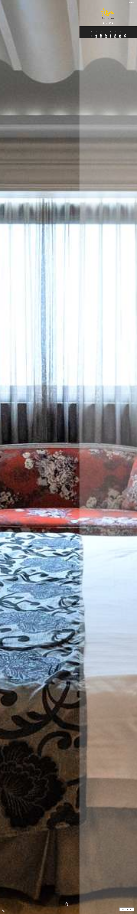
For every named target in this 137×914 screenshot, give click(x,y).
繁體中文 (131, 3)
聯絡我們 (125, 34)
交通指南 (111, 34)
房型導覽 (101, 34)
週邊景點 (115, 34)
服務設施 (106, 34)
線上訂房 (120, 34)
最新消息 (96, 34)
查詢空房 (128, 909)
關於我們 (91, 34)
